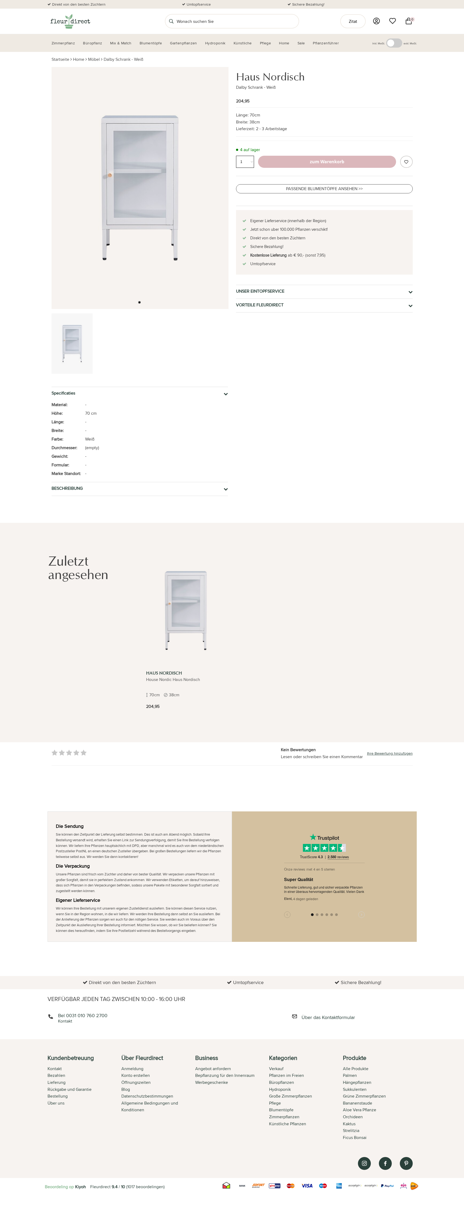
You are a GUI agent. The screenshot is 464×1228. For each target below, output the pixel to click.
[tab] (84, 1098)
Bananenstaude (357, 1103)
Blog (125, 1089)
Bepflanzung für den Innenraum (225, 1075)
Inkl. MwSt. (378, 43)
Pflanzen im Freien (286, 1075)
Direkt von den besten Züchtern (79, 4)
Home (78, 59)
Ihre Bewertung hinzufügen (390, 753)
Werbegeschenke (211, 1082)
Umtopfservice (199, 4)
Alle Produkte (355, 1069)
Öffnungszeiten (136, 1082)
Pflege (275, 1103)
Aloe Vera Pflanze (359, 1110)
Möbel (94, 59)
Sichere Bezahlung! (308, 4)
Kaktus (349, 1124)
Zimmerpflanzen (284, 1117)
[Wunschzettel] (393, 21)
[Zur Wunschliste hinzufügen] (406, 162)
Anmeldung (132, 1069)
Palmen (350, 1075)
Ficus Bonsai (355, 1137)
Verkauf (276, 1069)
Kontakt (55, 1069)
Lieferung (57, 1082)
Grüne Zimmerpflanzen (364, 1096)
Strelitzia (351, 1130)
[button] (139, 302)
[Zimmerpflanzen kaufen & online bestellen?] (70, 21)
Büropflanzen (281, 1082)
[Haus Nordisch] (186, 610)
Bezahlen (56, 1075)
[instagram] (364, 1163)
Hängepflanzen (357, 1082)
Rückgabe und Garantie (70, 1089)
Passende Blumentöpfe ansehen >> (324, 189)
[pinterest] (406, 1163)
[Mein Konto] (376, 21)
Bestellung (58, 1096)
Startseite (60, 59)
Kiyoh (80, 1187)
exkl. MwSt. (410, 43)
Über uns (56, 1103)
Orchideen (353, 1117)
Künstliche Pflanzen (287, 1124)
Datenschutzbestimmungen (147, 1096)
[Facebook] (385, 1163)
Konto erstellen (135, 1075)
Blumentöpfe (281, 1110)
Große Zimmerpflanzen (290, 1096)
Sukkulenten (355, 1089)
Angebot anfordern (213, 1069)
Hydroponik (280, 1089)
